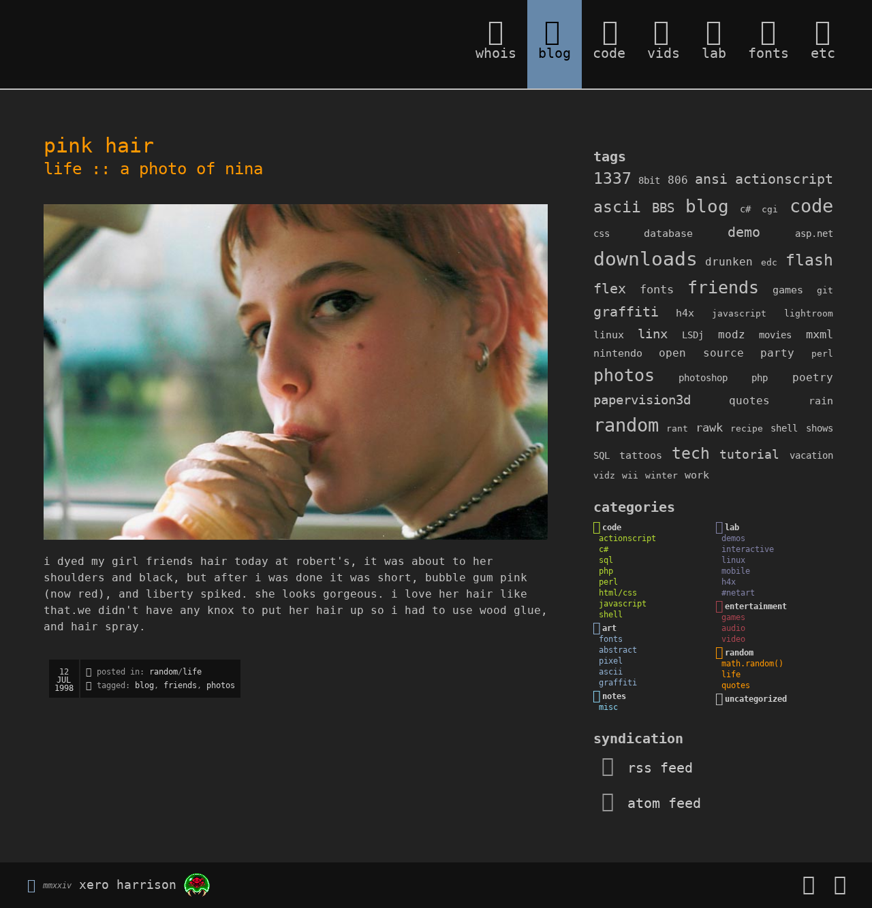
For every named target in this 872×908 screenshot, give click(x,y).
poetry (812, 377)
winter (661, 475)
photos (220, 685)
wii (630, 475)
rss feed (656, 768)
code (811, 205)
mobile (735, 571)
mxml (819, 334)
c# (745, 209)
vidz (604, 475)
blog (144, 685)
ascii (617, 207)
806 (678, 180)
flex (609, 288)
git (825, 290)
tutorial (749, 454)
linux (608, 335)
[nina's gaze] (299, 372)
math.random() (752, 663)
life (63, 168)
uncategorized (756, 699)
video (733, 639)
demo (744, 232)
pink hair (99, 145)
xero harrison (127, 884)
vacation (811, 455)
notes (614, 696)
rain (821, 401)
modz (731, 334)
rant (677, 428)
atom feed (660, 803)
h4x (685, 313)
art (609, 628)
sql (606, 560)
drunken (729, 261)
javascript (739, 313)
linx (653, 334)
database (668, 233)
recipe (746, 428)
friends (180, 685)
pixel (611, 661)
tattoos (640, 455)
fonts (657, 289)
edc (769, 262)
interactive (747, 549)
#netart (738, 593)
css (601, 233)
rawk (709, 427)
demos (733, 538)
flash (809, 260)
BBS (663, 208)
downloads (645, 259)
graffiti (626, 312)
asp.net (814, 233)
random (163, 672)
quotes (749, 400)
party (777, 352)
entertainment (756, 606)
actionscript (784, 179)
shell (784, 428)
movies (775, 334)
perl (822, 353)
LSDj (693, 334)
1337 (612, 178)
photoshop (703, 377)
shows (819, 428)
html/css (618, 593)
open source (701, 352)
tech (691, 453)
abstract (618, 650)
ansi (711, 179)
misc (608, 707)
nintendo (617, 353)
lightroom (808, 313)
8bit (649, 180)
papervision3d (642, 399)
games (788, 290)
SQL (601, 455)
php (759, 377)
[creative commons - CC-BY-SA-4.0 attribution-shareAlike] (31, 884)
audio (733, 628)
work (697, 475)
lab (732, 527)
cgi (770, 209)
